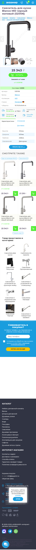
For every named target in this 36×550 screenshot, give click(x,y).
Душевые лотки (8, 445)
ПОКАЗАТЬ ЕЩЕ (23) (17, 147)
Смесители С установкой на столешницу (26, 283)
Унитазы (5, 419)
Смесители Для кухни (10, 254)
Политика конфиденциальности (14, 465)
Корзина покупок (8, 473)
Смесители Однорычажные (26, 268)
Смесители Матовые (26, 299)
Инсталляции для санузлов (12, 440)
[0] (29, 3)
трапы (18, 445)
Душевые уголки (8, 416)
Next (34, 39)
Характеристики (8, 121)
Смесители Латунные (10, 268)
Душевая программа (10, 432)
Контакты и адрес (8, 454)
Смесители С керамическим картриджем (10, 299)
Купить (19, 75)
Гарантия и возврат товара (12, 462)
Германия (18, 102)
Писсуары (6, 424)
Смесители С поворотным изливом (26, 315)
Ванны (4, 411)
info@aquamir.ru (13, 476)
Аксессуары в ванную (10, 435)
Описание (21, 121)
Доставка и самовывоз (10, 457)
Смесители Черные (10, 315)
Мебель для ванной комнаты (13, 409)
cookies (18, 495)
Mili (16, 98)
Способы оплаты (30, 115)
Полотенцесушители (10, 437)
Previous (2, 39)
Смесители (6, 429)
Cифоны (5, 443)
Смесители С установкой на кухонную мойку (10, 283)
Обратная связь (8, 479)
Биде (4, 422)
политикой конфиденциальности (20, 343)
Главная (5, 18)
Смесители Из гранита (26, 254)
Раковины (6, 427)
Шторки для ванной (9, 414)
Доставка (20, 125)
